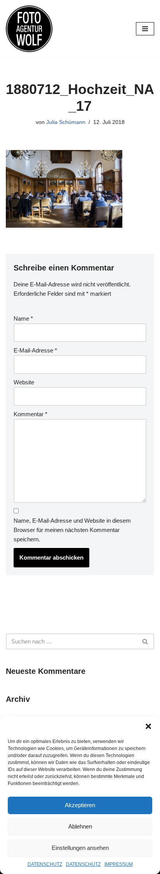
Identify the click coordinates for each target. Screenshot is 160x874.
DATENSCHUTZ (45, 864)
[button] (148, 726)
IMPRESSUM (118, 864)
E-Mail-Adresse (35, 350)
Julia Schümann (65, 122)
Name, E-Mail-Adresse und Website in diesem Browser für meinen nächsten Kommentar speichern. (72, 530)
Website (24, 382)
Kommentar (30, 414)
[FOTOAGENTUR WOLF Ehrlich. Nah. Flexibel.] (29, 28)
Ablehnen (80, 826)
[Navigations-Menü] (145, 28)
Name (23, 318)
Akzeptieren (80, 805)
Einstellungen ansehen (80, 847)
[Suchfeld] (145, 641)
